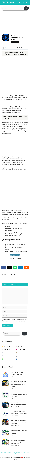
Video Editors (21, 359)
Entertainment (7, 349)
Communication (21, 352)
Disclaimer (17, 452)
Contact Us (10, 452)
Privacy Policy (25, 452)
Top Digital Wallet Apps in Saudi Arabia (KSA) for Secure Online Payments (19, 432)
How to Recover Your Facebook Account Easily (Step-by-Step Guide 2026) (19, 422)
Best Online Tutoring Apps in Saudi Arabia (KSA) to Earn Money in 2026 (18, 442)
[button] (19, 2)
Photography (7, 355)
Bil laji (6, 47)
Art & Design (7, 346)
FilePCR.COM (8, 2)
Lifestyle (6, 352)
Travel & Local (7, 359)
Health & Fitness (21, 349)
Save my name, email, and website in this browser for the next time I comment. (15, 320)
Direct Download (15, 255)
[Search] (26, 8)
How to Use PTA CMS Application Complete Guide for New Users (19, 394)
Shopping (20, 355)
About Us (3, 452)
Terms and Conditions (15, 454)
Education (20, 346)
